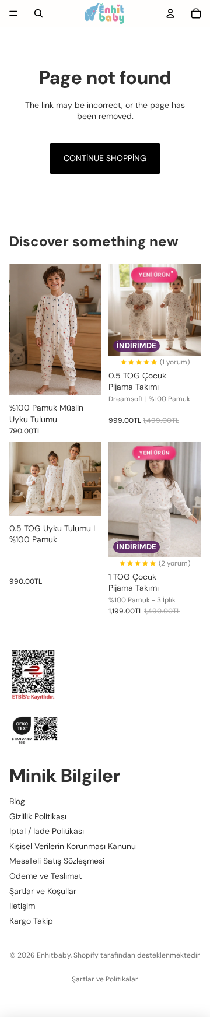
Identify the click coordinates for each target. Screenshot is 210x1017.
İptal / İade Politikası (46, 831)
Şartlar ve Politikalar (105, 979)
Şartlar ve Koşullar (42, 890)
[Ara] (38, 13)
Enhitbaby (54, 955)
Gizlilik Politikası (37, 816)
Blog (17, 800)
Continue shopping (105, 158)
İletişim (22, 905)
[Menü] (13, 13)
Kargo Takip (31, 920)
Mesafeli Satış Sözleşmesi (56, 860)
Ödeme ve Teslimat (45, 875)
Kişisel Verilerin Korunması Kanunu (72, 845)
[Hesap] (170, 13)
